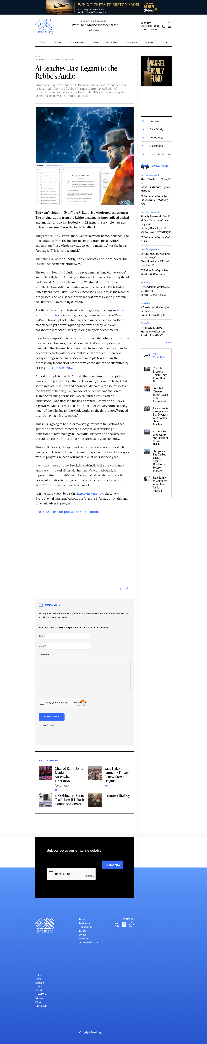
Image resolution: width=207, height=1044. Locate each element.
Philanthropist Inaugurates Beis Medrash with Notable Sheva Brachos (160, 416)
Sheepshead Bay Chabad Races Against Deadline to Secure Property (159, 460)
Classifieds (131, 43)
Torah (42, 43)
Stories (39, 1002)
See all (168, 342)
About (164, 43)
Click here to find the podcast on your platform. (67, 511)
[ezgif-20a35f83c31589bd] (103, 7)
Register (50, 725)
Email (42, 646)
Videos (39, 998)
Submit (149, 43)
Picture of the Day (117, 795)
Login (41, 725)
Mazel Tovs (41, 994)
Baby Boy (145, 283)
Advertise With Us (88, 943)
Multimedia (85, 923)
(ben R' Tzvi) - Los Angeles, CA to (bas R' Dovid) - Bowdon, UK (156, 259)
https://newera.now (59, 367)
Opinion (58, 43)
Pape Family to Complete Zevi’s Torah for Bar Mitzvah (160, 484)
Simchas (83, 939)
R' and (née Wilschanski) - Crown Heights (156, 290)
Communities (77, 43)
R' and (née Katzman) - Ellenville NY (153, 331)
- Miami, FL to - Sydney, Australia (156, 185)
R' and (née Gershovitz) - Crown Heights (155, 311)
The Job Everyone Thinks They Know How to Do (160, 374)
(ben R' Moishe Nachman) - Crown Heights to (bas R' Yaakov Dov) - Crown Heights (156, 224)
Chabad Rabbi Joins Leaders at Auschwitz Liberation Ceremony (69, 777)
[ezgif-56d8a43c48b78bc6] (156, 71)
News (37, 57)
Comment (44, 655)
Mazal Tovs (112, 43)
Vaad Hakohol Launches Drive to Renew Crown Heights (117, 774)
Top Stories (85, 927)
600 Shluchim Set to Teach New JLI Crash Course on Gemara (69, 799)
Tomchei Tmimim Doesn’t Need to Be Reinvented (160, 394)
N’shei (95, 43)
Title (42, 636)
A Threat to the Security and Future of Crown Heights (160, 437)
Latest (38, 975)
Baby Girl (145, 323)
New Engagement (150, 175)
